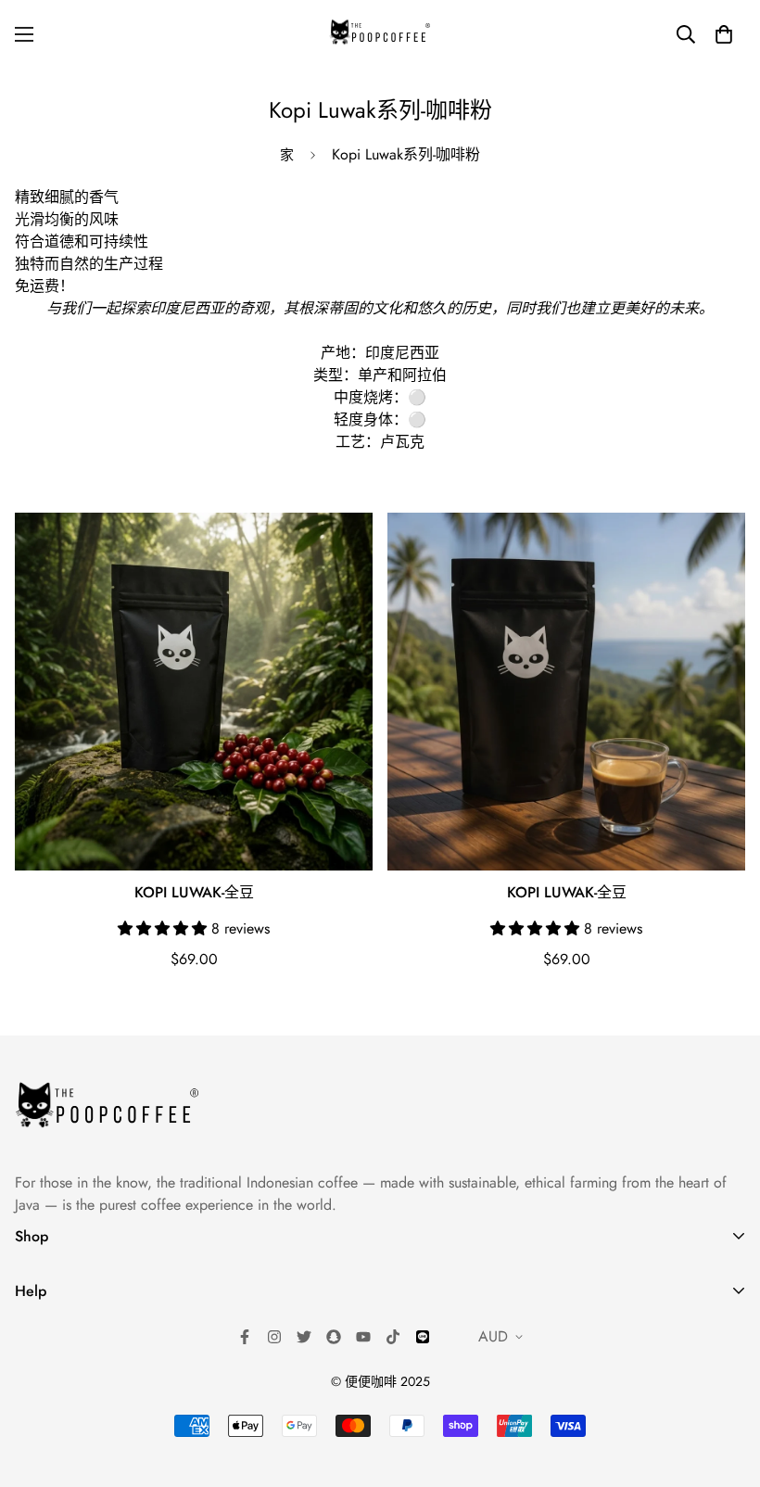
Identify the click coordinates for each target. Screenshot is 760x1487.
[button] (724, 34)
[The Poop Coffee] (380, 34)
